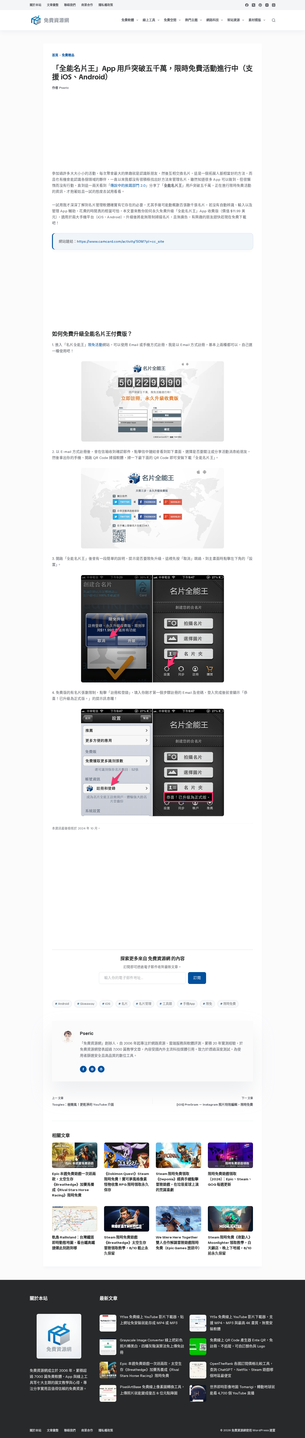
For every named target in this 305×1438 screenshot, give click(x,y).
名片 (123, 1004)
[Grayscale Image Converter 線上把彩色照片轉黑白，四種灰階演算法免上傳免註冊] (108, 1346)
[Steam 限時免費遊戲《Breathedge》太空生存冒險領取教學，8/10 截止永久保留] (126, 1219)
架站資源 (233, 20)
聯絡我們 (70, 4)
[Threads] (273, 5)
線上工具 (149, 20)
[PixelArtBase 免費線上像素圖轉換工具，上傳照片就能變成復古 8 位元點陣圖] (108, 1393)
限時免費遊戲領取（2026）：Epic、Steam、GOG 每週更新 (230, 1179)
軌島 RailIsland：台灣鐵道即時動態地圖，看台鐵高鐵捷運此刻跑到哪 (73, 1242)
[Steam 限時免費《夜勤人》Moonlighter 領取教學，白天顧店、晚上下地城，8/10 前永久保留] (230, 1219)
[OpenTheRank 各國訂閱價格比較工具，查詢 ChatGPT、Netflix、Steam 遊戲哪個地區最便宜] (198, 1370)
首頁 (55, 55)
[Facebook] (247, 5)
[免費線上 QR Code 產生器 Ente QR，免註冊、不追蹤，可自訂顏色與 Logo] (198, 1346)
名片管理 (143, 1004)
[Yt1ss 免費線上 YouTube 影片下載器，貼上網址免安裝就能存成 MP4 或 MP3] (108, 1323)
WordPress (261, 1430)
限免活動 (95, 345)
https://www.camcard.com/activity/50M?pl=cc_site (120, 241)
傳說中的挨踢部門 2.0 (128, 185)
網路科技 (212, 20)
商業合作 (87, 4)
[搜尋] (273, 20)
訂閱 (197, 978)
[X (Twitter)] (253, 5)
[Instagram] (267, 5)
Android (62, 1004)
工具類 (165, 1004)
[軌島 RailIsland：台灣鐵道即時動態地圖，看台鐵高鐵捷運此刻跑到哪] (74, 1219)
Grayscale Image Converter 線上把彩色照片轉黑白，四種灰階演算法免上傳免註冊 (152, 1346)
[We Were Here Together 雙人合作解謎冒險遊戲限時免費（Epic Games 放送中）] (178, 1219)
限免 (207, 1004)
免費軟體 (127, 20)
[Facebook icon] (83, 1069)
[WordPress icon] (101, 1069)
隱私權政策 (105, 4)
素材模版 (255, 20)
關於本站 (35, 4)
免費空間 (170, 20)
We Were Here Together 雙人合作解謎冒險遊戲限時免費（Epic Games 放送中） (179, 1242)
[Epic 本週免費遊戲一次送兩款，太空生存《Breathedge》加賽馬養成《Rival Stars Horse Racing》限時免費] (74, 1155)
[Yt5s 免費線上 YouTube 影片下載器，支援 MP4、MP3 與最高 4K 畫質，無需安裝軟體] (198, 1323)
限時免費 (228, 1004)
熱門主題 (191, 20)
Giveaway (85, 1004)
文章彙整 (52, 4)
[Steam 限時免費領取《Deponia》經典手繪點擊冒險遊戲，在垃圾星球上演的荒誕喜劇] (178, 1155)
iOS (106, 1004)
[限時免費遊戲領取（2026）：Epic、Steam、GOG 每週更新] (230, 1155)
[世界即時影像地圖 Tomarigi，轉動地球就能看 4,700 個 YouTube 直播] (198, 1393)
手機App (187, 1004)
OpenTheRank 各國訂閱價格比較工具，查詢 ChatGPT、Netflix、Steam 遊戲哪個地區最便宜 (241, 1370)
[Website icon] (92, 1069)
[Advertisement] (152, 130)
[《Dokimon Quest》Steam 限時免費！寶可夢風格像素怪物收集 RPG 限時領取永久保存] (126, 1155)
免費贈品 (68, 55)
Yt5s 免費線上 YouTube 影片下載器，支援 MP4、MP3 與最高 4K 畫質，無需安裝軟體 (241, 1323)
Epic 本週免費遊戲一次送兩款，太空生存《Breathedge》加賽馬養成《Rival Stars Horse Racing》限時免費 (74, 1184)
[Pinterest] (260, 5)
